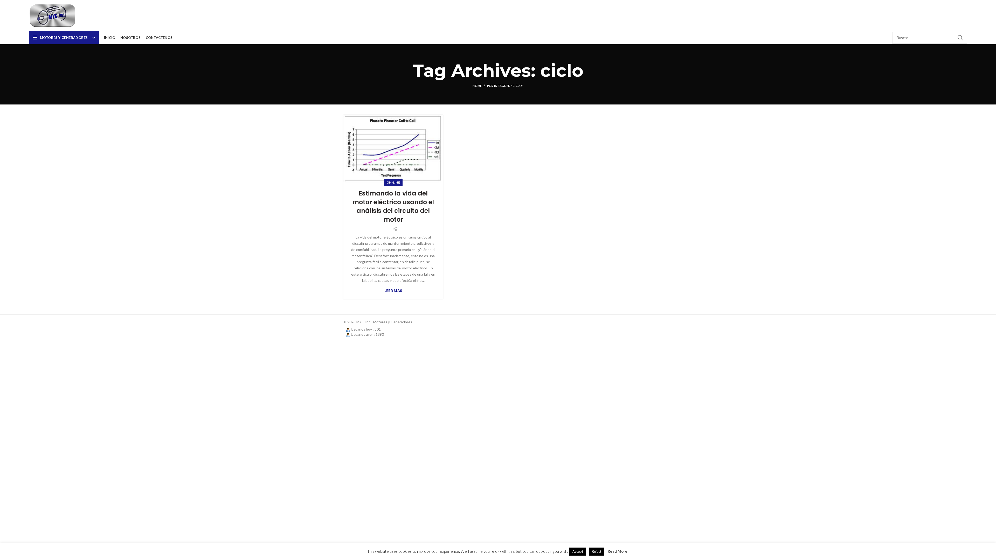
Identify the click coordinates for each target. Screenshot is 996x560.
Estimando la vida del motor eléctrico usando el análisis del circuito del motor (393, 206)
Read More (617, 551)
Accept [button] (577, 551)
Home (477, 85)
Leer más (393, 290)
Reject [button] (596, 551)
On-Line (393, 182)
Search (960, 38)
